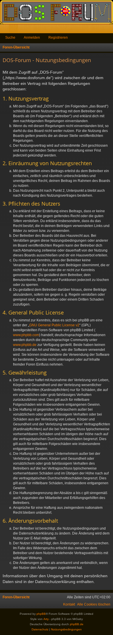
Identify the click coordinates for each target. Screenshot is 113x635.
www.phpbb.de (25, 345)
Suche (10, 38)
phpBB (41, 613)
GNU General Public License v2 (54, 325)
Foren (14, 30)
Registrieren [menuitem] (110, 30)
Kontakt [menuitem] (69, 604)
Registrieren (58, 38)
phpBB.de (76, 624)
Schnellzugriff (5, 30)
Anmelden (32, 38)
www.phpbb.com (26, 335)
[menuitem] (93, 604)
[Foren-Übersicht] (56, 12)
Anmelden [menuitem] (101, 30)
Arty (46, 619)
